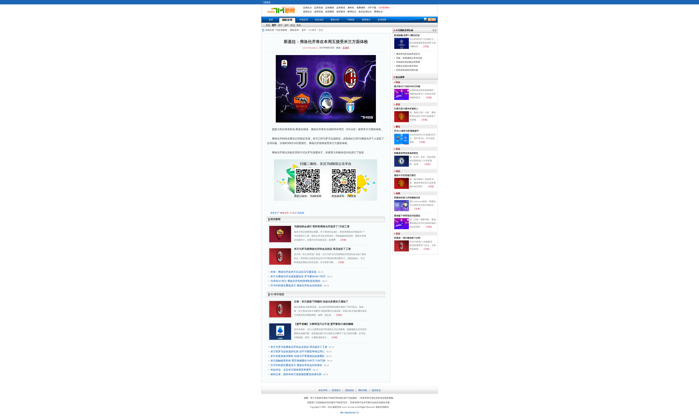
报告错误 (349, 390)
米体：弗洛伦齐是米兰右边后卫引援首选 (293, 272)
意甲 (274, 25)
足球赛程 (329, 7)
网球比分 (378, 11)
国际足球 (287, 20)
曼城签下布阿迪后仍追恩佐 (407, 215)
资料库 (350, 7)
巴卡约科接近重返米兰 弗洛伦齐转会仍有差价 (296, 285)
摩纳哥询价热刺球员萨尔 (408, 54)
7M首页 (266, 2)
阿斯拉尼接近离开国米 (407, 66)
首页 (271, 19)
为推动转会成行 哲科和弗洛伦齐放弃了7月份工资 (322, 226)
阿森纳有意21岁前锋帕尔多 (407, 197)
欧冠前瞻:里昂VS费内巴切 (407, 35)
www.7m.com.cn (310, 47)
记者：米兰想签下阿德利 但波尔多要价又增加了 (321, 301)
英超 (268, 25)
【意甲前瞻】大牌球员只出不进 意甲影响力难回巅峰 (323, 324)
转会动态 (319, 19)
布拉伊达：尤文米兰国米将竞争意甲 (290, 369)
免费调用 (360, 7)
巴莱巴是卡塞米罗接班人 (406, 108)
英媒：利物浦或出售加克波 (409, 58)
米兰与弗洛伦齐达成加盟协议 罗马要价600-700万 (298, 276)
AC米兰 (293, 213)
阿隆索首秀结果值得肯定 (406, 153)
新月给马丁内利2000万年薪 (407, 86)
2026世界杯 (383, 7)
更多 (434, 30)
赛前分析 (335, 19)
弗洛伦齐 (284, 213)
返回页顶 (376, 390)
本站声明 (323, 390)
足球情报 (382, 19)
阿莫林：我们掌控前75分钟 (407, 238)
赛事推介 (366, 19)
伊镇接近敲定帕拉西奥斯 (408, 62)
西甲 (280, 25)
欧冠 (293, 25)
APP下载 (372, 7)
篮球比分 (307, 11)
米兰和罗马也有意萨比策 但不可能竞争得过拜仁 (297, 351)
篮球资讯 (340, 11)
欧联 (299, 25)
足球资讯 (340, 7)
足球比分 (307, 7)
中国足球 (303, 19)
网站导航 (362, 390)
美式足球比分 (365, 11)
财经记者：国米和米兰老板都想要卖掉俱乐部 (295, 374)
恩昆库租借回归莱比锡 (407, 70)
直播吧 (346, 47)
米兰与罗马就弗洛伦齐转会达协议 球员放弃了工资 (322, 249)
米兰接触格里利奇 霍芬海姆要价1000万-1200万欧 (298, 360)
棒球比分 (351, 11)
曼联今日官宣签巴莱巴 (405, 175)
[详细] (343, 240)
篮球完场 (318, 11)
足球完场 (318, 7)
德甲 (286, 25)
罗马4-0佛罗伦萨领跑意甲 (406, 131)
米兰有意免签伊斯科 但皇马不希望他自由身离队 (297, 356)
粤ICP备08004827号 (349, 412)
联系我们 (336, 390)
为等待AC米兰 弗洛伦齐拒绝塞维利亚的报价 (295, 281)
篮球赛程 (329, 11)
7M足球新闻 (281, 30)
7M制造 (350, 19)
